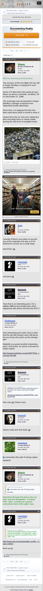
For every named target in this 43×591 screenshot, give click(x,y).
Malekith (22, 290)
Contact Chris (9, 575)
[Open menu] (39, 3)
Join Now (19, 35)
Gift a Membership (22, 579)
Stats (30, 579)
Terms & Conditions (32, 575)
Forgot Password (20, 575)
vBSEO (31, 590)
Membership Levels (10, 579)
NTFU (35, 579)
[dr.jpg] (22, 143)
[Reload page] (4, 11)
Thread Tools (7, 55)
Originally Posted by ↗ (15, 387)
